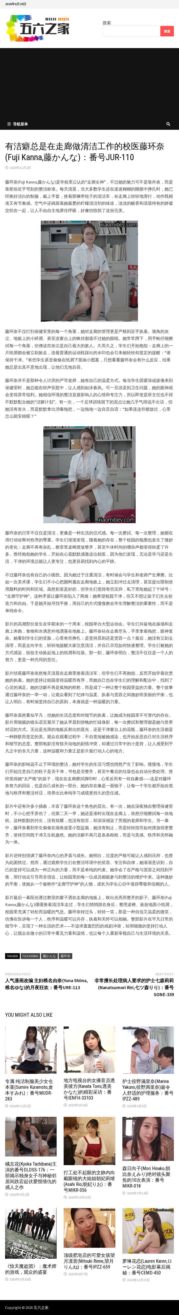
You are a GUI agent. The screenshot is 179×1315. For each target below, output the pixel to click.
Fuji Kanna (30, 956)
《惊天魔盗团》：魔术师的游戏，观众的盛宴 (30, 1269)
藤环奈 (65, 956)
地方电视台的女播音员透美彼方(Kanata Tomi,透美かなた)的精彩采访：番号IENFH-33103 (89, 1089)
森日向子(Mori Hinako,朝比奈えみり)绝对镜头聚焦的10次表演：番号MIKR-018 (146, 1177)
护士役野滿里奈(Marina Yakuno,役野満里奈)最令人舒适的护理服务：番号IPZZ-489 (148, 1090)
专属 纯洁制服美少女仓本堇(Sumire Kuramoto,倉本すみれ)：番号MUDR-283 (29, 1090)
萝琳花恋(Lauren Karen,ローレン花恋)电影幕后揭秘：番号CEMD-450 (147, 1267)
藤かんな (49, 956)
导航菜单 (20, 124)
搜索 (107, 22)
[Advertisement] (89, 83)
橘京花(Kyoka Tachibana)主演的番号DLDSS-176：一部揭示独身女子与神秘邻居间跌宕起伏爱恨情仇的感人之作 (31, 1175)
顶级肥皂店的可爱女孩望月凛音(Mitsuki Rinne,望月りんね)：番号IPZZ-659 (89, 1261)
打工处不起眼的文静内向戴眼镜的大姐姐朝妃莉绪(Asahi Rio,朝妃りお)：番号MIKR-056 (89, 1181)
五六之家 (41, 1307)
